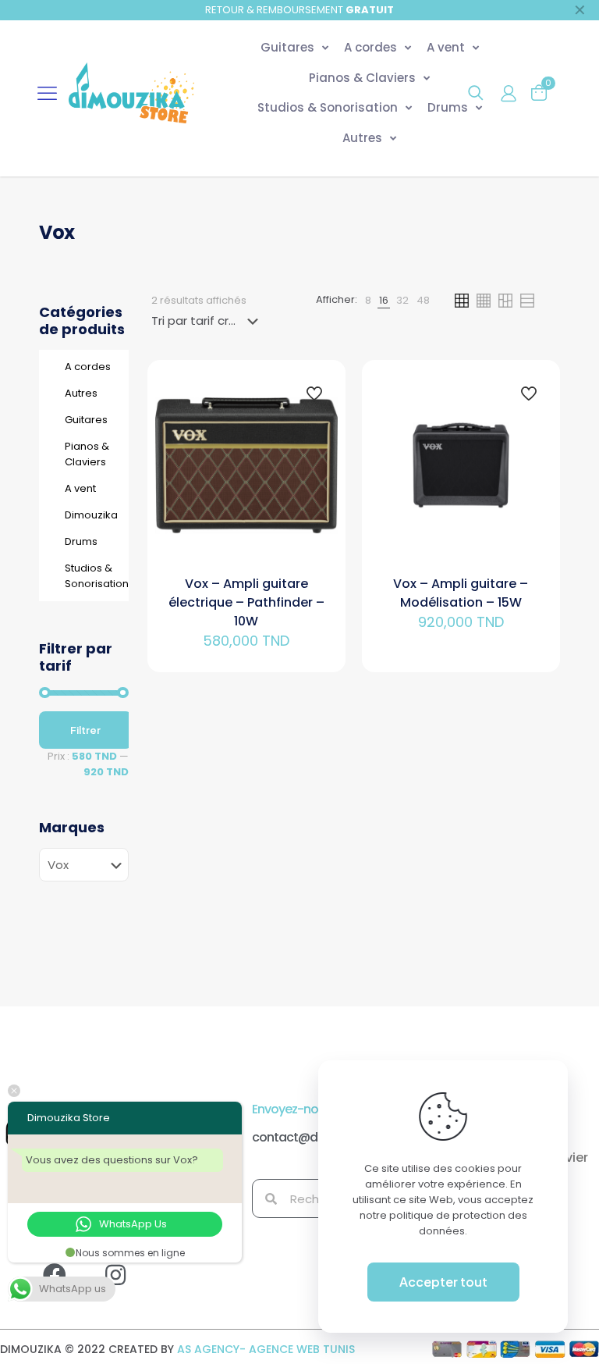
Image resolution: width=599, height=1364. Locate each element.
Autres (81, 393)
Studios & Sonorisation (92, 576)
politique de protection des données (458, 1223)
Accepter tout (443, 1281)
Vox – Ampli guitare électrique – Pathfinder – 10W (246, 602)
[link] (368, 300)
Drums (81, 541)
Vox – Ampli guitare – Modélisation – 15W (460, 593)
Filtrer (85, 730)
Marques (72, 827)
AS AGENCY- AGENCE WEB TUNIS (266, 1349)
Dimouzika (91, 514)
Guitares (86, 419)
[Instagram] (127, 1286)
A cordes (88, 366)
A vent (80, 488)
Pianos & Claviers (87, 454)
